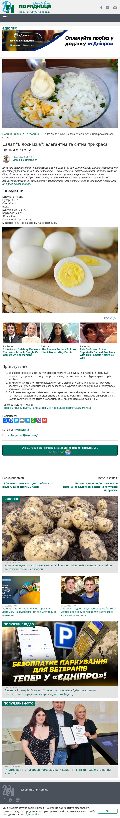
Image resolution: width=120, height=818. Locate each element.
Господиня (32, 134)
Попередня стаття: (27, 482)
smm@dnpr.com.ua (36, 789)
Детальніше (33, 814)
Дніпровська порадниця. (16, 184)
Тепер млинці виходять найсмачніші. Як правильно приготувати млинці (46, 407)
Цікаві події (30, 435)
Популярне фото (19, 703)
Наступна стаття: (90, 484)
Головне (11, 499)
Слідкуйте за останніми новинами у (60, 450)
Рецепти (16, 435)
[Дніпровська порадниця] (10, 791)
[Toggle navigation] (4, 17)
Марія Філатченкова (24, 160)
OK (108, 811)
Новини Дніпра (12, 134)
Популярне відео (19, 624)
